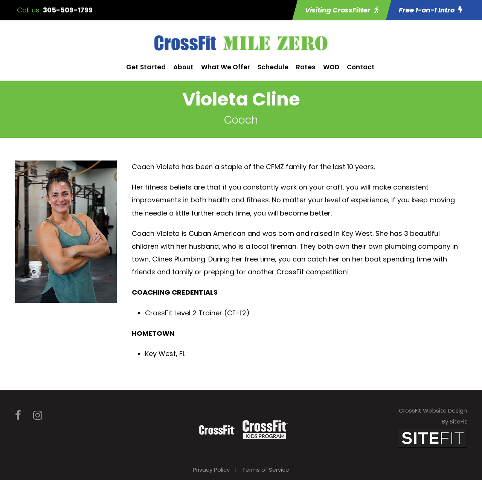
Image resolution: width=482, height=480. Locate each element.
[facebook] (18, 415)
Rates (306, 67)
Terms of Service (265, 470)
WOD (331, 67)
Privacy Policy (211, 470)
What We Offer (225, 67)
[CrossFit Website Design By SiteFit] (432, 438)
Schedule (273, 67)
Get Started (146, 67)
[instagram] (37, 415)
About (183, 67)
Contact (361, 67)
